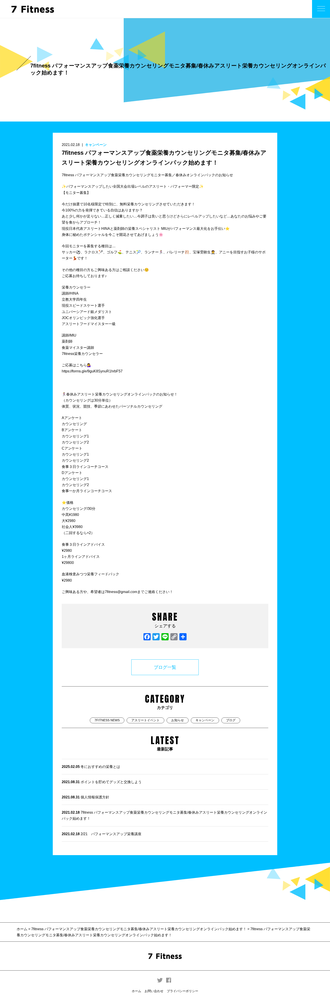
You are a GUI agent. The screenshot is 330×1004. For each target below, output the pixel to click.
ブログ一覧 (165, 667)
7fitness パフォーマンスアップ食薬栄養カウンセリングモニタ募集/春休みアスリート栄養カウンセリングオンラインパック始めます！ (164, 815)
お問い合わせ (154, 991)
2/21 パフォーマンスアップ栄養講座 (101, 834)
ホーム (22, 929)
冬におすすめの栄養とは (91, 767)
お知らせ (177, 720)
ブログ (230, 720)
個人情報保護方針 (85, 797)
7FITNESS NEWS (107, 720)
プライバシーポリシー (182, 991)
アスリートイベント (145, 720)
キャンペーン (96, 145)
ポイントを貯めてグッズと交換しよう (102, 782)
